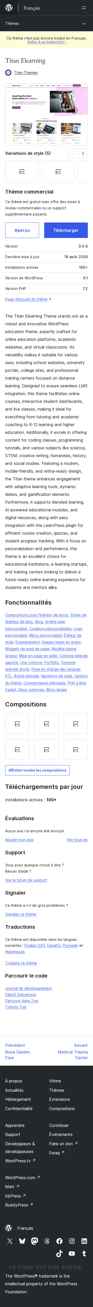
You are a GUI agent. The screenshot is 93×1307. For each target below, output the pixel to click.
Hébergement (18, 1099)
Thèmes (12, 23)
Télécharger (66, 230)
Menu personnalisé (45, 635)
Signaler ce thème (20, 914)
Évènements (61, 1134)
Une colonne (31, 662)
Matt (12, 1186)
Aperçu (22, 230)
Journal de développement (28, 988)
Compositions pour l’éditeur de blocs (36, 615)
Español (54, 945)
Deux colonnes (31, 689)
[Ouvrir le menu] (84, 8)
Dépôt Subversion (20, 994)
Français (25, 1228)
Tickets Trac (16, 1007)
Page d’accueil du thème (26, 299)
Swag (57, 1152)
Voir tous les (77, 839)
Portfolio (51, 662)
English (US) (35, 945)
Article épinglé (26, 676)
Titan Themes (26, 72)
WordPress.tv (20, 1160)
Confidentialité (19, 1108)
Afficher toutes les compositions (37, 770)
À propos (13, 1080)
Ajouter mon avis (19, 839)
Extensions (59, 1099)
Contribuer (59, 1125)
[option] (17, 723)
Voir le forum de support (26, 880)
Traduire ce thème (21, 963)
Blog (39, 621)
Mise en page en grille (38, 656)
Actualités (14, 1090)
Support (12, 1134)
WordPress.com (22, 1177)
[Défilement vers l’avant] (83, 153)
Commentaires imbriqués (45, 683)
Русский (70, 945)
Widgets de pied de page (27, 649)
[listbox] (46, 736)
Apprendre (15, 1125)
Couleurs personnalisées (50, 628)
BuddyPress (19, 1205)
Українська (15, 951)
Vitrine (55, 1080)
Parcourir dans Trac (22, 1000)
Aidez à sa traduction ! (46, 42)
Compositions (62, 1108)
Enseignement (28, 642)
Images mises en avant (61, 642)
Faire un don (63, 1143)
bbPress (15, 1195)
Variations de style (56, 676)
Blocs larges (56, 689)
